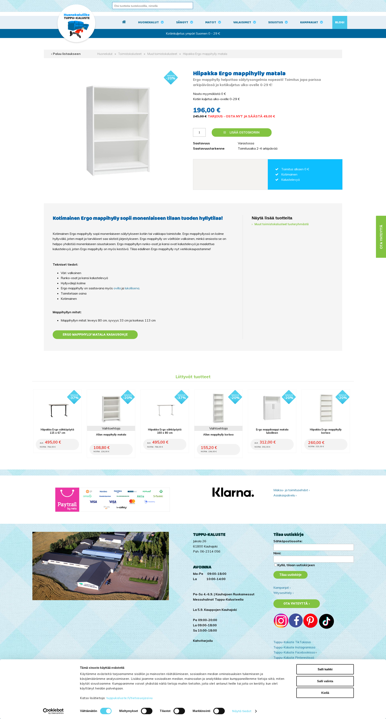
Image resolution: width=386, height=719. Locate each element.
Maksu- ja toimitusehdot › (291, 490)
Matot (210, 22)
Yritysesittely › (283, 593)
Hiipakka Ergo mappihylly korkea (326, 431)
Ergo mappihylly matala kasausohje (95, 334)
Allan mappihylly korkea (218, 434)
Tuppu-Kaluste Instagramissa (294, 647)
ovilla (117, 288)
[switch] (146, 711)
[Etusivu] (124, 22)
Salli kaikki (325, 669)
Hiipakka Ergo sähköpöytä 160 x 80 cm (164, 431)
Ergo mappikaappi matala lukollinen (272, 431)
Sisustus (275, 22)
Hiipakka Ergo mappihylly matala (205, 54)
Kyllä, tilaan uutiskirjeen (296, 565)
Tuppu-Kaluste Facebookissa (294, 652)
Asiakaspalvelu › (285, 495)
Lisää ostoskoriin (244, 132)
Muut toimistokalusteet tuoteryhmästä (282, 224)
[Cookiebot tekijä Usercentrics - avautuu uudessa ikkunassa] (53, 711)
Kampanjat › (282, 587)
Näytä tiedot (241, 711)
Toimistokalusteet (130, 54)
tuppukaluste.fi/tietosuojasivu (129, 698)
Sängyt (182, 22)
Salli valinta (325, 681)
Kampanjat (309, 22)
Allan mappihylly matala (111, 434)
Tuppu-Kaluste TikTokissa (292, 642)
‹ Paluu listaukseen (66, 54)
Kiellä (325, 692)
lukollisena (132, 288)
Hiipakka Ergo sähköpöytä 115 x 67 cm (57, 431)
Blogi (339, 22)
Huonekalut (148, 22)
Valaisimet (242, 22)
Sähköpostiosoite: (287, 541)
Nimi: (277, 553)
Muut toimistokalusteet (162, 54)
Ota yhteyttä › (296, 603)
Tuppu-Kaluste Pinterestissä (293, 657)
